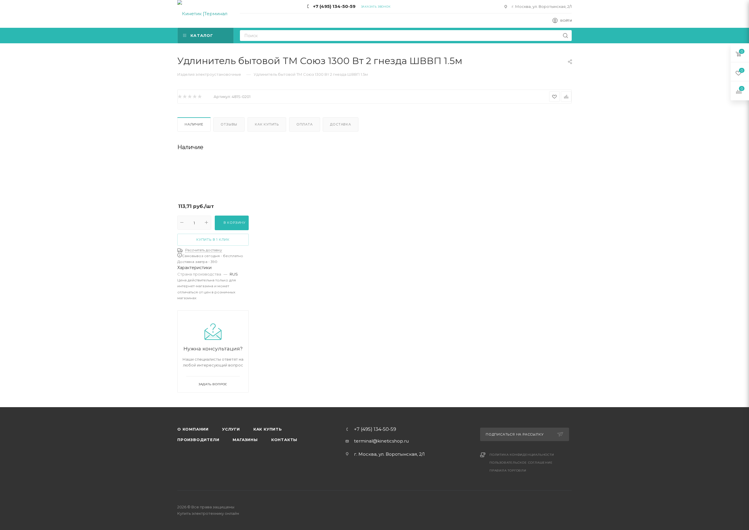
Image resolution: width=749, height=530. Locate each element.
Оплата (304, 124)
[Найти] (565, 35)
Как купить (267, 124)
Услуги (231, 429)
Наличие (194, 124)
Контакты (284, 439)
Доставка (340, 124)
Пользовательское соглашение (521, 462)
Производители (198, 439)
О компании (193, 429)
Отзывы (229, 124)
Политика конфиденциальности (521, 455)
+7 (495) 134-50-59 (334, 6)
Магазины (245, 439)
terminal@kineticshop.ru (381, 441)
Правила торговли (507, 470)
